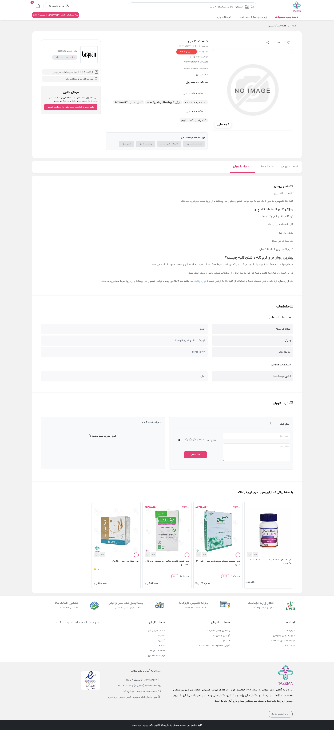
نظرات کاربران (241, 166)
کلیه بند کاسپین (194, 144)
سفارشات (160, 635)
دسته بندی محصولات (287, 17)
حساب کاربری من (156, 630)
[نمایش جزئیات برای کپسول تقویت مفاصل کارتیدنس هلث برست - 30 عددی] (268, 530)
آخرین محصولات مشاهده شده (214, 645)
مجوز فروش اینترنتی (284, 635)
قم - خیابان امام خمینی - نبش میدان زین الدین (132, 697)
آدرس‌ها (161, 640)
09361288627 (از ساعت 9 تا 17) (141, 680)
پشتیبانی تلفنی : (54, 15)
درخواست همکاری (156, 655)
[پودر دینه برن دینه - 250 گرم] (116, 530)
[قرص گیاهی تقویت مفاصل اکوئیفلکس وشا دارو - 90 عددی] (167, 530)
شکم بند (126, 144)
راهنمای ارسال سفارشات (218, 630)
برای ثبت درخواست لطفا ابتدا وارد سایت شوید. (70, 107)
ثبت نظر (195, 454)
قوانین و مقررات (221, 635)
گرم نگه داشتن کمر (169, 144)
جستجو (226, 640)
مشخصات (265, 166)
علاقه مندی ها (157, 650)
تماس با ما (289, 645)
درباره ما (291, 630)
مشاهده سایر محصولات (64, 57)
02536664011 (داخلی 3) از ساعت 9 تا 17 (137, 685)
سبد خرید (160, 645)
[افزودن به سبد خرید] (238, 555)
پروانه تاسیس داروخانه (283, 640)
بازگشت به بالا (279, 714)
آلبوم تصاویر (223, 124)
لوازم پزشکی (200, 281)
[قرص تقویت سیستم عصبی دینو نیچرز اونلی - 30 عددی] (217, 530)
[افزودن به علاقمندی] (249, 554)
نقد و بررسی (288, 166)
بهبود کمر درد (145, 144)
